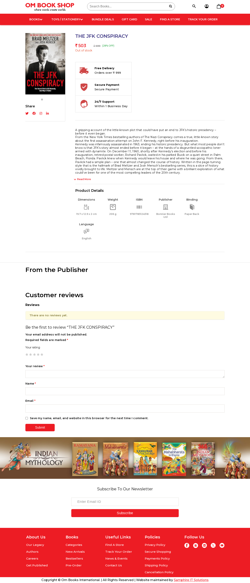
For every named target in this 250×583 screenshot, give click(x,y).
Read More (84, 179)
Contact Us (113, 565)
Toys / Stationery (65, 19)
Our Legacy (35, 545)
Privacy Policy (155, 545)
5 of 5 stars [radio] (41, 354)
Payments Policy (157, 558)
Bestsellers (74, 558)
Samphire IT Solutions (191, 580)
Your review (35, 366)
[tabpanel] (45, 63)
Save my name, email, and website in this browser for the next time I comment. (89, 418)
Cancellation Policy (159, 572)
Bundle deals (103, 19)
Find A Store (170, 19)
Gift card (129, 19)
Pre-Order (74, 565)
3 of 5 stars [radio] (34, 354)
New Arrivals (75, 551)
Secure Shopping (158, 551)
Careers (32, 558)
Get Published (37, 565)
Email (30, 401)
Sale (148, 19)
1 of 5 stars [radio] (26, 354)
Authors (32, 551)
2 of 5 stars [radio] (30, 354)
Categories (74, 545)
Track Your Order (203, 19)
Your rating (32, 347)
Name (30, 383)
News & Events (116, 558)
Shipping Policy (156, 565)
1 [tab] (42, 99)
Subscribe (125, 513)
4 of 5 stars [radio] (38, 354)
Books (34, 19)
